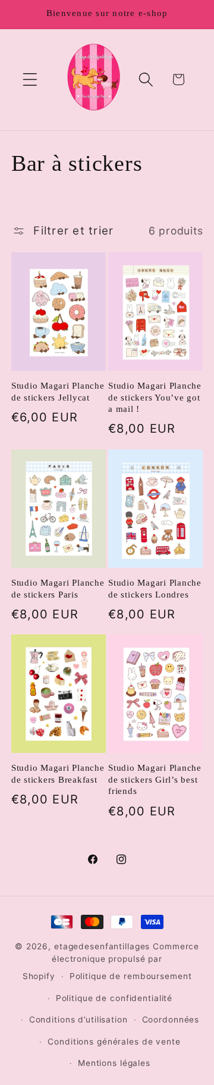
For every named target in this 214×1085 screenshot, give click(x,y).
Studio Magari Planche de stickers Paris (58, 588)
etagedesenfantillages (102, 946)
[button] (30, 79)
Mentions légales (114, 1063)
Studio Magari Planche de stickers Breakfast (58, 773)
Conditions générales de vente (114, 1041)
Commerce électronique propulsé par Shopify (111, 961)
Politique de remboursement (131, 976)
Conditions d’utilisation (78, 1019)
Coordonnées (171, 1019)
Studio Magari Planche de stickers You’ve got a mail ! (155, 397)
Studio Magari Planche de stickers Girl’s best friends (155, 779)
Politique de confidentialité (114, 998)
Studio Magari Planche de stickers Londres (155, 588)
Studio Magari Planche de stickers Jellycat (58, 391)
